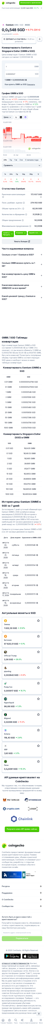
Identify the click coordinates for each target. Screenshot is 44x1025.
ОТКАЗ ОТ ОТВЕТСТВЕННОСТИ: (15, 963)
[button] (22, 241)
